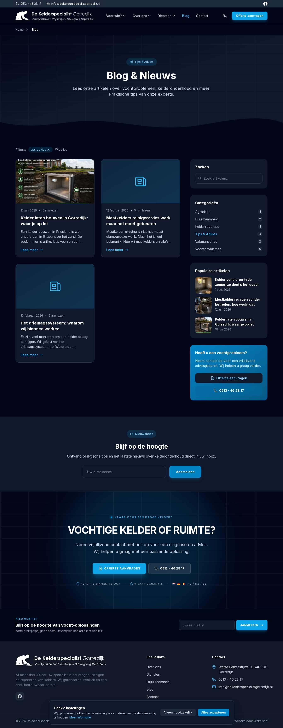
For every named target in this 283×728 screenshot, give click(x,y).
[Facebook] (265, 4)
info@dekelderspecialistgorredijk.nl (75, 3)
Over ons (140, 16)
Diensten (164, 16)
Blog (185, 16)
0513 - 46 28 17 (31, 3)
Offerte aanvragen (249, 15)
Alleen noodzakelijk (178, 712)
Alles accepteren (213, 712)
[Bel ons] (225, 16)
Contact (202, 16)
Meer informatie (80, 717)
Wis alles (61, 149)
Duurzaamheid (157, 682)
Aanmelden (185, 472)
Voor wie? (114, 16)
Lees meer (29, 250)
